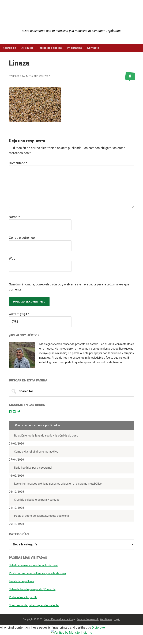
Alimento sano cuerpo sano (71, 17)
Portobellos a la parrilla (23, 597)
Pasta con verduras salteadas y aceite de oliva (37, 573)
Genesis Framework (88, 619)
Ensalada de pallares (21, 581)
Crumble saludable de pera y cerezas (36, 499)
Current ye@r (19, 314)
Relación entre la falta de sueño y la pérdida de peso (46, 435)
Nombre (14, 217)
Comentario (18, 163)
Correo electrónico (22, 237)
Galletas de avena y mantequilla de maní (33, 565)
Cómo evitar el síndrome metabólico (36, 451)
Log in (117, 619)
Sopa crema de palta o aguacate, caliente (34, 605)
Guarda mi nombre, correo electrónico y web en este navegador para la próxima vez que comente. (69, 286)
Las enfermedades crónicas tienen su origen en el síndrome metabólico (58, 483)
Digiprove (98, 627)
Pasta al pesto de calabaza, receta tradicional (41, 515)
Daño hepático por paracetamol (33, 467)
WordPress (106, 619)
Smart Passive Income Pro (58, 619)
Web (12, 258)
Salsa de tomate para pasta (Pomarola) (32, 589)
